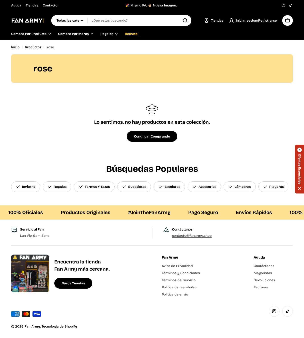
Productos (33, 47)
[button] (299, 169)
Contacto (50, 5)
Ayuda (16, 5)
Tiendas (32, 5)
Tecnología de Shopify (59, 326)
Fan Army (32, 326)
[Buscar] (185, 20)
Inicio (15, 47)
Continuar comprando (152, 136)
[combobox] (121, 20)
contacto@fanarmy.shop (192, 236)
